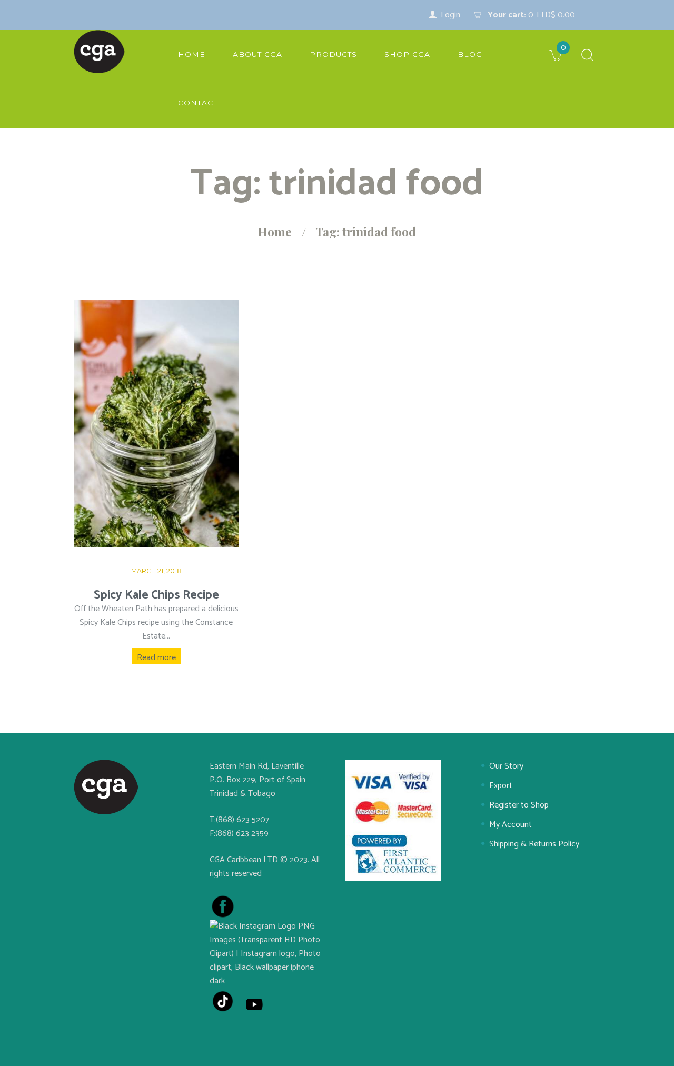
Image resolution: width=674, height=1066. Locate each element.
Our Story (506, 766)
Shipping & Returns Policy (534, 844)
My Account (510, 825)
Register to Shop (519, 805)
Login (450, 15)
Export (500, 786)
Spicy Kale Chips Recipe (156, 595)
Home (275, 231)
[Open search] (587, 56)
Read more (156, 658)
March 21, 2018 (156, 571)
